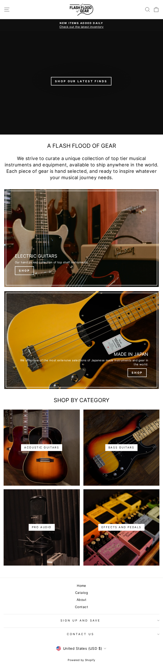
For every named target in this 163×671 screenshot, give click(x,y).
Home (81, 586)
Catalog (81, 593)
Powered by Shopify (81, 660)
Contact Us (80, 634)
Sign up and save (80, 620)
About (81, 600)
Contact (81, 607)
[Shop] (81, 238)
